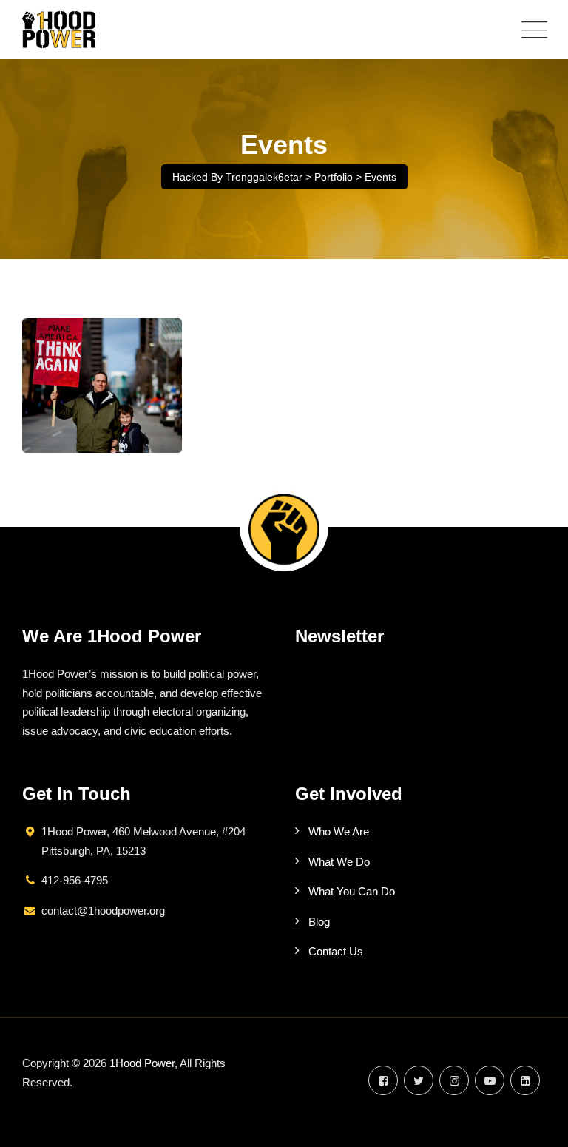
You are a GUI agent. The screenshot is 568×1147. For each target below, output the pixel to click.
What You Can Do (351, 891)
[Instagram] (454, 1080)
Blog (319, 921)
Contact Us (335, 951)
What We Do (339, 861)
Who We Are (338, 831)
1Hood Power (142, 1063)
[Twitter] (418, 1080)
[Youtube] (489, 1080)
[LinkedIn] (525, 1080)
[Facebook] (383, 1080)
